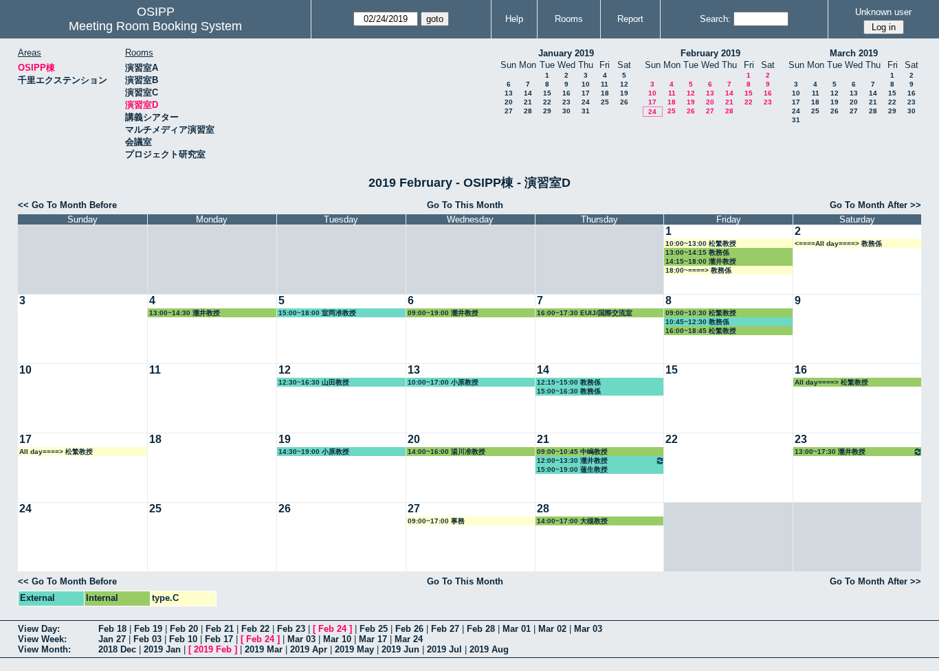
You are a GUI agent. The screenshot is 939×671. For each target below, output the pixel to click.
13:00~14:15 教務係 (697, 252)
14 (528, 93)
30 (566, 111)
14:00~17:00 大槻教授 (572, 521)
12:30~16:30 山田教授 (313, 382)
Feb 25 (374, 629)
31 (586, 111)
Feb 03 (147, 639)
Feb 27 (445, 629)
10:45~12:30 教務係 (697, 322)
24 (586, 102)
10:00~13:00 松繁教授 (700, 243)
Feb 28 (481, 629)
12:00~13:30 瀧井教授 (572, 460)
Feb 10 (183, 639)
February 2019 (710, 53)
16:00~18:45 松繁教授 (700, 330)
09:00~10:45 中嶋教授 (572, 451)
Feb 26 (409, 629)
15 (547, 93)
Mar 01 (516, 629)
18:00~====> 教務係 (698, 270)
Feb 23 (291, 629)
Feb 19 (148, 629)
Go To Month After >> (875, 205)
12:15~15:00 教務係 (569, 382)
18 (605, 93)
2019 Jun (400, 649)
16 (566, 93)
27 (509, 111)
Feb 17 (219, 639)
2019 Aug (489, 649)
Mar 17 (373, 639)
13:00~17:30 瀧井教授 (830, 451)
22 (547, 102)
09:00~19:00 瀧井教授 (443, 313)
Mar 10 (337, 639)
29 (547, 111)
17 (586, 93)
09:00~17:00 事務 (436, 521)
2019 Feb (213, 649)
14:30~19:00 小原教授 (313, 451)
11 (604, 84)
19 (624, 93)
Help (514, 19)
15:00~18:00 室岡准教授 (317, 313)
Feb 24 (332, 629)
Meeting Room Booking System (155, 26)
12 (624, 84)
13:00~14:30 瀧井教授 (184, 313)
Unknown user (883, 12)
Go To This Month (465, 205)
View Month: (44, 649)
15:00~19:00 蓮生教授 (572, 469)
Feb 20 (184, 629)
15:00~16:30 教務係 (569, 391)
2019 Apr (308, 649)
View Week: (42, 639)
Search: (715, 19)
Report (630, 19)
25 (605, 102)
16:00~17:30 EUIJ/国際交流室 (584, 313)
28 (528, 111)
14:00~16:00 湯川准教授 (446, 451)
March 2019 (854, 53)
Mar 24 (409, 639)
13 (509, 93)
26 (624, 102)
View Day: (39, 629)
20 (509, 102)
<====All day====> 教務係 (838, 243)
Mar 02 (552, 629)
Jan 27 (112, 639)
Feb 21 (220, 629)
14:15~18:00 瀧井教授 (700, 261)
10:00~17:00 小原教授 (443, 382)
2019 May (354, 649)
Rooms (569, 19)
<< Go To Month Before (67, 205)
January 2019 (566, 53)
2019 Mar (264, 649)
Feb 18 (112, 629)
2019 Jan (162, 649)
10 (586, 84)
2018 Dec (117, 649)
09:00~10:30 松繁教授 (700, 313)
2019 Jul (444, 649)
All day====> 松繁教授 (831, 382)
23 (566, 102)
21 (528, 102)
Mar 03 (588, 629)
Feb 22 (255, 629)
